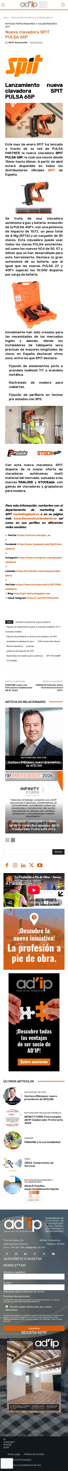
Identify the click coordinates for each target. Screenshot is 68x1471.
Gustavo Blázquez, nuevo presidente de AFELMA (34, 763)
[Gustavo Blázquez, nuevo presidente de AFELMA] (34, 738)
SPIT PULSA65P (53, 655)
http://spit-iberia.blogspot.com (31, 593)
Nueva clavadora (15, 646)
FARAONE (28, 1138)
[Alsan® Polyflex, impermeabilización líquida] (12, 1185)
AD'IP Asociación (18, 42)
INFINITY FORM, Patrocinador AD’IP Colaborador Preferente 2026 (34, 827)
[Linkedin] (23, 865)
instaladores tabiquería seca (20, 641)
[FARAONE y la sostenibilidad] (12, 1140)
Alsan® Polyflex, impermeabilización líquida (41, 1187)
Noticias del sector (33, 757)
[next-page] (13, 840)
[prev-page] (7, 840)
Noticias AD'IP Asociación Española (34, 821)
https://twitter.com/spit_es (33, 535)
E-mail (7, 1282)
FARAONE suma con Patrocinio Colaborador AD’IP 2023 (18, 688)
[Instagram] (15, 865)
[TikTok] (34, 1254)
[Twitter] (31, 865)
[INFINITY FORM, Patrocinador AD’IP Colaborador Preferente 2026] (34, 802)
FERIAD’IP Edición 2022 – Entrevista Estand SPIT (49, 688)
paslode (30, 646)
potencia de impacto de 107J (20, 651)
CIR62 (27, 1159)
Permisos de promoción (16, 1296)
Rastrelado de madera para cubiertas (25, 655)
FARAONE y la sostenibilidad (42, 1142)
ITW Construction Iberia (49, 641)
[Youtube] (39, 865)
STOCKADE (12, 660)
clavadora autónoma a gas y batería (32, 622)
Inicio (6, 17)
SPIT (7, 27)
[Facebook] (6, 865)
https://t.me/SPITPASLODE (42, 598)
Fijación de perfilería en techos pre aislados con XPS (32, 636)
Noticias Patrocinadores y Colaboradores (31, 17)
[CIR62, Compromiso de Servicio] (12, 1163)
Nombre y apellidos (14, 1272)
